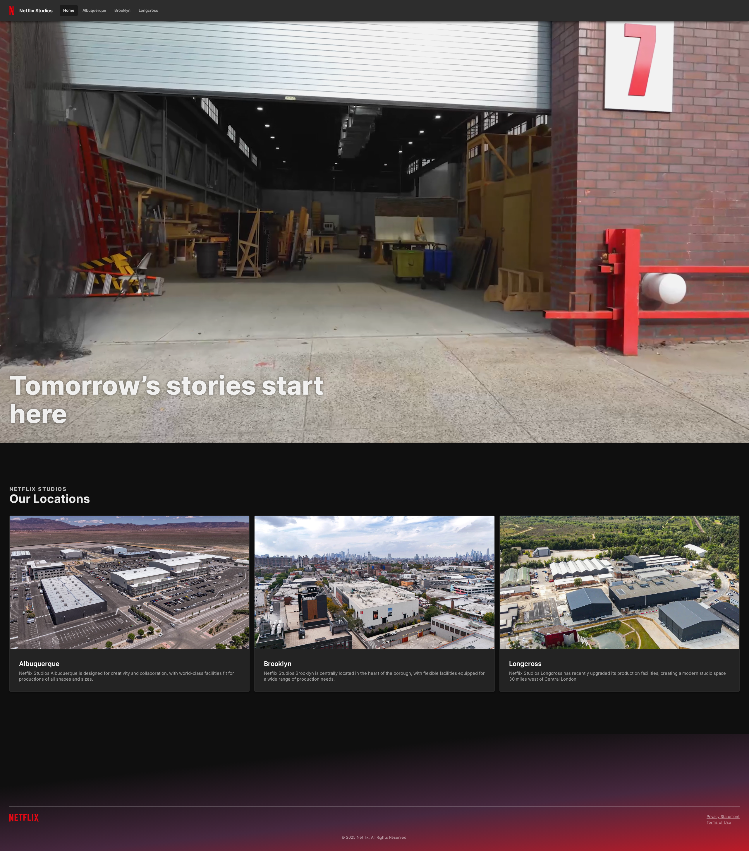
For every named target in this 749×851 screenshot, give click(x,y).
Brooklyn (277, 663)
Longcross (525, 663)
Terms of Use (719, 822)
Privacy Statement (723, 816)
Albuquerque (39, 663)
